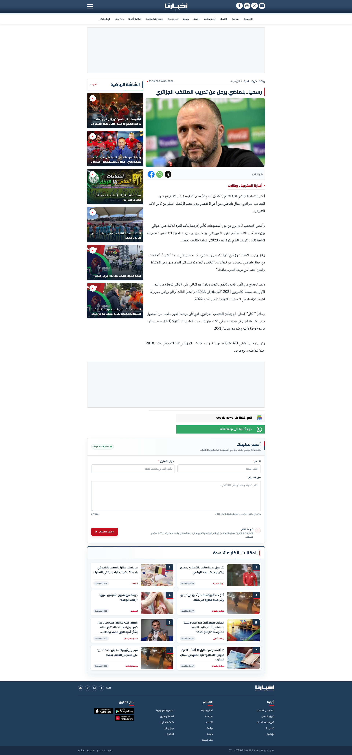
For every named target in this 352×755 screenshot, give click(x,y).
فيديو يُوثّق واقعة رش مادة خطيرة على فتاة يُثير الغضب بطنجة (117, 652)
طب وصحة (173, 19)
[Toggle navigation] (90, 6)
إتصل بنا (270, 728)
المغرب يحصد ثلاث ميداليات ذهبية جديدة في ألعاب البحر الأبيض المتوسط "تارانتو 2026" (204, 627)
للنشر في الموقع (265, 710)
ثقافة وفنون (167, 716)
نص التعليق (253, 477)
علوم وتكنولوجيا (154, 19)
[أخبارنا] (264, 688)
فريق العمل (267, 716)
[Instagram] (94, 688)
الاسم (256, 461)
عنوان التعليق (166, 461)
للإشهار (270, 734)
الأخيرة (170, 734)
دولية (186, 19)
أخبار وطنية (209, 19)
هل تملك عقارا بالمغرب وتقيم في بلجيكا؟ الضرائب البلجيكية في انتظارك (116, 570)
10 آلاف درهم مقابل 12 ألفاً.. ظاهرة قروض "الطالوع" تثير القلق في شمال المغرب (202, 655)
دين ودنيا (119, 19)
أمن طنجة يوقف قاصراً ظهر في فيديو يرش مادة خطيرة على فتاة (202, 597)
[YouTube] (80, 688)
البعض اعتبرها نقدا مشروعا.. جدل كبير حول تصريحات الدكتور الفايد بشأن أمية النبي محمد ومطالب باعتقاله (118, 627)
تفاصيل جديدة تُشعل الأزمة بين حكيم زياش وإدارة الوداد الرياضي (202, 570)
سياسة (235, 19)
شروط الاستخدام (265, 722)
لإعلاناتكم (105, 19)
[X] (87, 688)
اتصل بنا (90, 750)
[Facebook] (101, 688)
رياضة (196, 19)
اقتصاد (223, 19)
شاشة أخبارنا (134, 19)
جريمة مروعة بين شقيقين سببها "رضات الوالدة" (118, 597)
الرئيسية (248, 19)
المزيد (93, 84)
